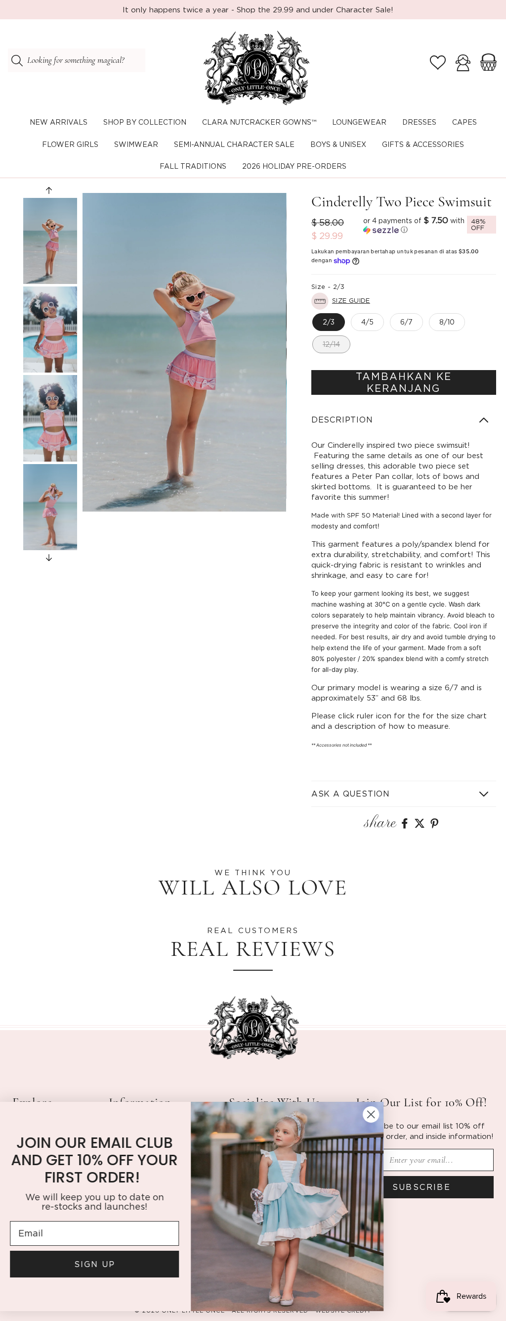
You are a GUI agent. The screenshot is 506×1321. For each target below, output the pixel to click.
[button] (144, 122)
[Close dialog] (382, 1114)
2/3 (329, 322)
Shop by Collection (144, 122)
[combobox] (76, 60)
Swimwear (136, 144)
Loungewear (359, 122)
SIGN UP (106, 1264)
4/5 (367, 322)
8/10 (447, 322)
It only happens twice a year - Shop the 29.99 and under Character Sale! (258, 9)
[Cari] (16, 60)
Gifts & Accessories (423, 144)
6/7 (406, 322)
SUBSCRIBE (421, 1186)
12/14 (331, 344)
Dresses (419, 122)
